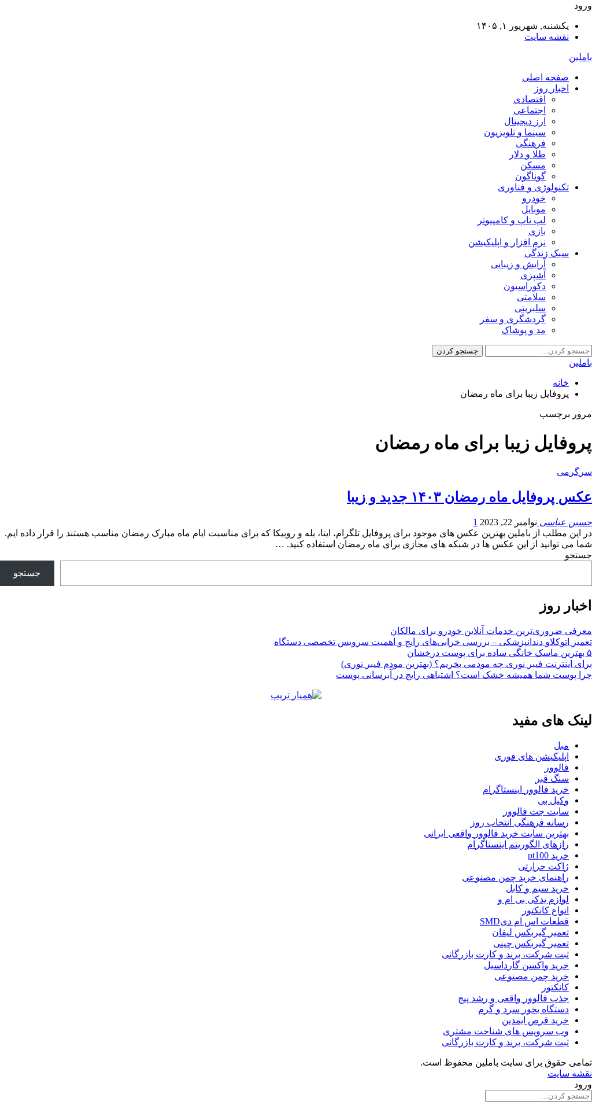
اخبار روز (551, 88)
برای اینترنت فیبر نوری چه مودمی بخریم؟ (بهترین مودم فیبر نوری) (466, 664)
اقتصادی (529, 99)
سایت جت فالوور (536, 811)
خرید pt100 (548, 855)
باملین (580, 57)
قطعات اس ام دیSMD (524, 921)
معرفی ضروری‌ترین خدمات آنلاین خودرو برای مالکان (491, 631)
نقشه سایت (546, 37)
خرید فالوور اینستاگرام (526, 789)
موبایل (533, 209)
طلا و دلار (527, 154)
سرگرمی (574, 472)
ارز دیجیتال (525, 121)
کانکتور (555, 987)
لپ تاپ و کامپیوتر (512, 220)
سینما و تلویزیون (515, 132)
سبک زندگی (546, 253)
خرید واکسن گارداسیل (526, 965)
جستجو (578, 555)
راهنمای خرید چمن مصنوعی (515, 877)
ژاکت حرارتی (543, 866)
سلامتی (531, 297)
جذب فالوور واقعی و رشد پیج (513, 998)
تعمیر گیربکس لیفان (530, 932)
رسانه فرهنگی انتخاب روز (520, 822)
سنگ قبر (552, 778)
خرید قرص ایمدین (535, 1020)
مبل (561, 745)
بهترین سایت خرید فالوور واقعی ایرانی (496, 833)
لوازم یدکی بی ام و (533, 899)
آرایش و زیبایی (518, 264)
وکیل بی (553, 800)
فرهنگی (531, 143)
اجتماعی (529, 110)
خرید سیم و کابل (537, 888)
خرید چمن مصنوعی (531, 976)
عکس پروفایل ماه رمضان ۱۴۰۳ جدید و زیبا (469, 496)
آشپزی (533, 275)
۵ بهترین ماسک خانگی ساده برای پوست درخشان (499, 653)
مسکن (533, 165)
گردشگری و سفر (513, 319)
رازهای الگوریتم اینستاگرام (518, 844)
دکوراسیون (525, 286)
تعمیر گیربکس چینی (531, 943)
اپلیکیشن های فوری (531, 756)
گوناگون (530, 176)
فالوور (557, 767)
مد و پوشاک (523, 330)
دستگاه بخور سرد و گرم (523, 1009)
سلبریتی (530, 308)
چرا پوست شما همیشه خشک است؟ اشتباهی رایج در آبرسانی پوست (464, 675)
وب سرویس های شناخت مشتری (506, 1031)
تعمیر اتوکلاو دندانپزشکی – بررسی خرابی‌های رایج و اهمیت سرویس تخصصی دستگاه (433, 642)
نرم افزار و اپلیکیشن (507, 242)
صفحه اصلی (545, 77)
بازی (537, 231)
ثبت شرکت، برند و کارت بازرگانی (505, 954)
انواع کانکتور (545, 910)
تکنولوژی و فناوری (533, 187)
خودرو (534, 198)
